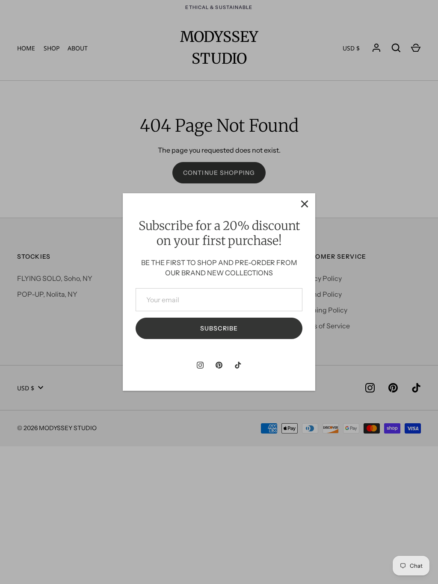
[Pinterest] (219, 365)
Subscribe (219, 328)
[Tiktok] (237, 365)
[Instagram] (200, 365)
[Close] (304, 204)
